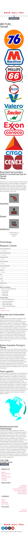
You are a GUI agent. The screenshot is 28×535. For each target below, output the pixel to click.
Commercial (5, 292)
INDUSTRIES (5, 483)
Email (4, 257)
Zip (3, 283)
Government (5, 295)
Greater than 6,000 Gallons (8, 306)
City (1, 274)
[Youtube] (12, 528)
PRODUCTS (5, 469)
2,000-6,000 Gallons (7, 304)
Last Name (5, 252)
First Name (5, 248)
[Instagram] (9, 528)
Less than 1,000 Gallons (8, 301)
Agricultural (5, 293)
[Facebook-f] (6, 528)
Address (2, 270)
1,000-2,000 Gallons (7, 302)
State (1, 278)
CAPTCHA (2, 308)
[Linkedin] (3, 528)
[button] (14, 16)
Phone (4, 261)
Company (5, 265)
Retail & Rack (5, 290)
